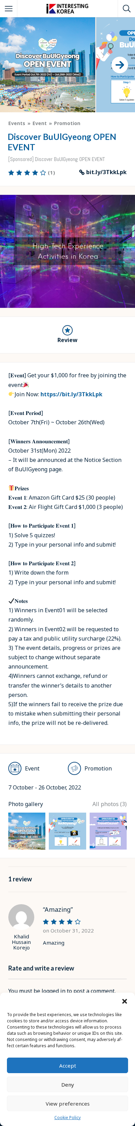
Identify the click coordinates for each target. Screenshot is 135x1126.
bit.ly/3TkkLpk (106, 172)
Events (16, 123)
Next (127, 306)
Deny (67, 1084)
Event (40, 123)
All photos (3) (109, 804)
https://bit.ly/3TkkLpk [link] (71, 394)
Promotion (67, 123)
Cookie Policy (67, 1117)
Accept (67, 1065)
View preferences (68, 1103)
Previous (8, 306)
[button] (124, 1001)
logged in (53, 991)
